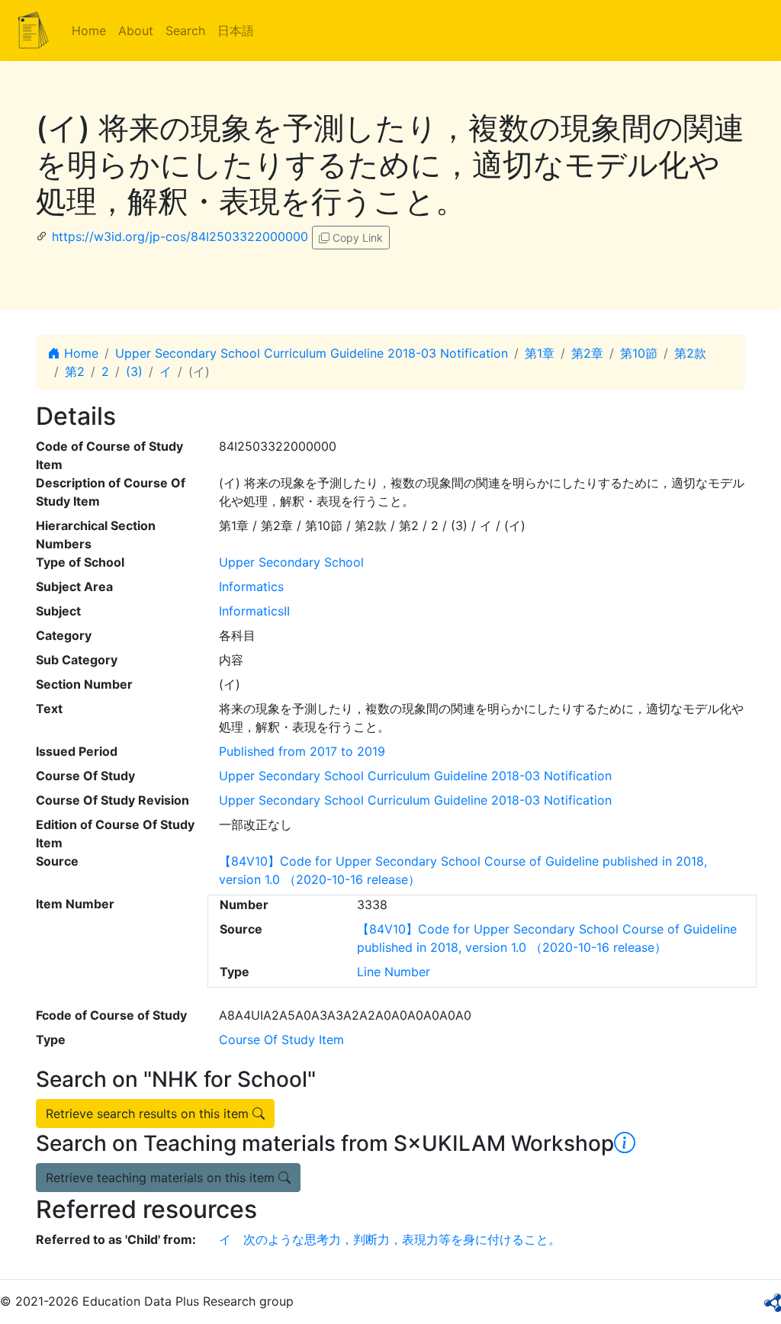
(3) (134, 371)
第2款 (690, 353)
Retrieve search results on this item (149, 1113)
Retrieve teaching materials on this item (162, 1177)
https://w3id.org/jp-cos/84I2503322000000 (180, 236)
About (135, 30)
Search (185, 30)
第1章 (539, 353)
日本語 (235, 30)
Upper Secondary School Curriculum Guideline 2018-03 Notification (311, 353)
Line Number (393, 971)
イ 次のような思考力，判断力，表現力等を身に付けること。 (390, 1239)
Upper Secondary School (291, 562)
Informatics (251, 586)
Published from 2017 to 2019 (302, 751)
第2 (75, 371)
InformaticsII (254, 611)
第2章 (587, 353)
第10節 (638, 353)
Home (89, 30)
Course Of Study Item (281, 1039)
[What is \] (624, 1143)
